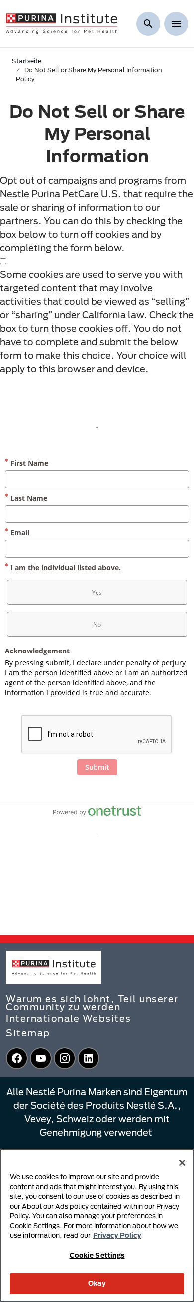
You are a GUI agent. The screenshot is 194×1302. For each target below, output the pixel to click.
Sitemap (28, 1033)
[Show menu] (176, 24)
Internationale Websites (68, 1018)
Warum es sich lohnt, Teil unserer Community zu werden (92, 1003)
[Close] (182, 1162)
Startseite (26, 60)
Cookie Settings (97, 1255)
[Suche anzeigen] (148, 24)
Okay (97, 1283)
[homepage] (61, 22)
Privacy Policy (117, 1235)
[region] (97, 1225)
